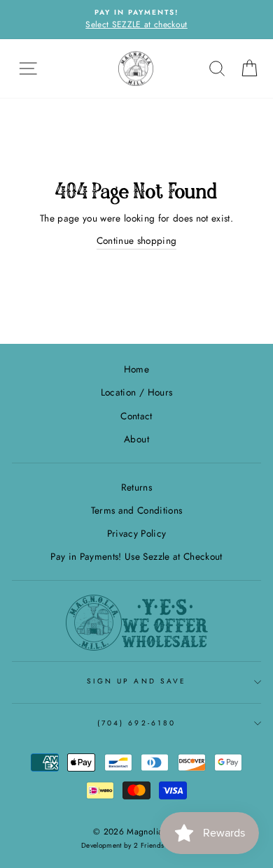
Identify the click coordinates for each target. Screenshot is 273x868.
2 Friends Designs (163, 845)
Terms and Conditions (137, 510)
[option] (136, 19)
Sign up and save (136, 681)
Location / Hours (136, 392)
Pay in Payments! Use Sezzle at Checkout (136, 556)
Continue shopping (137, 240)
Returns (136, 487)
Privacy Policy (137, 533)
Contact (136, 416)
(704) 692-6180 (136, 723)
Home (136, 369)
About (136, 439)
